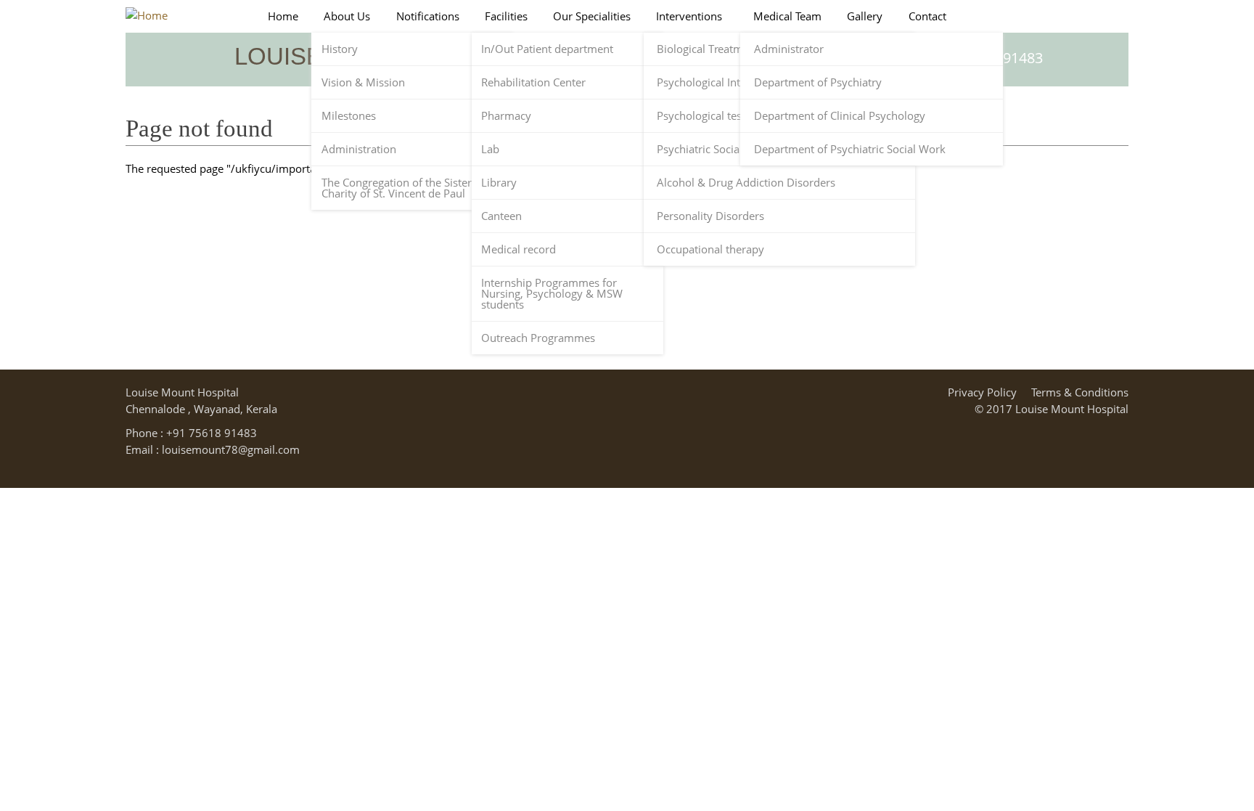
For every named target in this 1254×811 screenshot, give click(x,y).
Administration (358, 149)
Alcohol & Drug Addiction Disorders (746, 182)
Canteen (501, 216)
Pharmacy (506, 115)
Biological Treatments (710, 49)
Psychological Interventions (725, 82)
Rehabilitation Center (533, 82)
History (339, 49)
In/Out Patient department (547, 49)
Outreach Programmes (538, 338)
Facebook (1097, 55)
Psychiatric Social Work (714, 149)
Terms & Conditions (1079, 392)
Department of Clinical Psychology (839, 115)
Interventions (689, 16)
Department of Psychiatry (818, 82)
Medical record (518, 249)
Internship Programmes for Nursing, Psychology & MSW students (552, 293)
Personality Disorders (710, 216)
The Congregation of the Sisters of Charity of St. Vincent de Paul (405, 188)
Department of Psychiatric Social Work (850, 149)
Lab (490, 149)
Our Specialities (592, 16)
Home (283, 16)
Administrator (789, 49)
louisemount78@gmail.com (231, 449)
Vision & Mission (363, 82)
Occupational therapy (710, 249)
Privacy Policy (982, 392)
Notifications (427, 16)
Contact (927, 16)
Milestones (348, 115)
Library (499, 182)
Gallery (864, 16)
